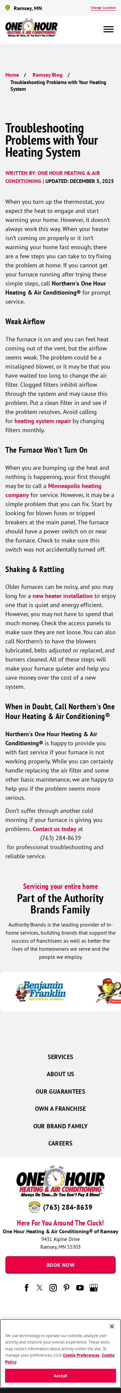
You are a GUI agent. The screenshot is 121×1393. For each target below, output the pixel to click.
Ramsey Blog (48, 74)
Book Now (60, 1265)
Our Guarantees (60, 1091)
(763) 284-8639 (67, 1207)
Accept (60, 1376)
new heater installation (63, 596)
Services (61, 1057)
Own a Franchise (60, 1109)
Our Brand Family (60, 1126)
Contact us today (54, 829)
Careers (60, 1143)
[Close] (112, 1326)
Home (12, 74)
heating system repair (42, 421)
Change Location (103, 7)
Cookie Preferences (81, 1355)
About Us (61, 1074)
